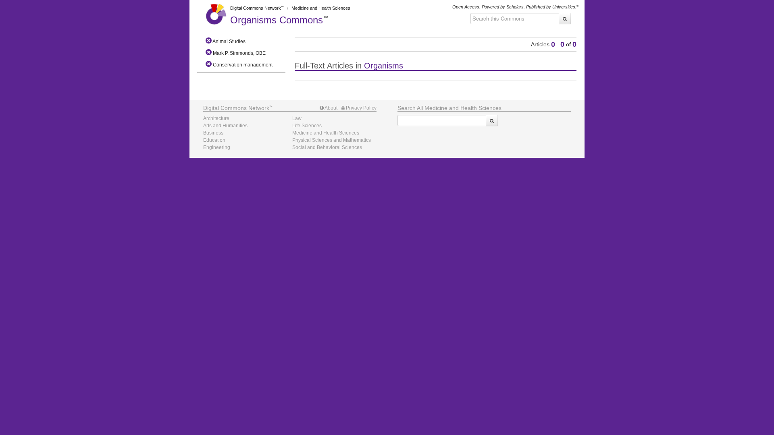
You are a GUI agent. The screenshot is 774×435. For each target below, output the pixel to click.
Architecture (216, 118)
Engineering (216, 147)
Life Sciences (307, 125)
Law (297, 118)
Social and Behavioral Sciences (327, 147)
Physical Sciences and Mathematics (331, 140)
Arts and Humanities (225, 125)
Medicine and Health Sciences (320, 8)
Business (213, 133)
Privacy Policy (361, 108)
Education (214, 140)
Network (236, 108)
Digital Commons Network (255, 8)
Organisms (276, 19)
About (330, 108)
